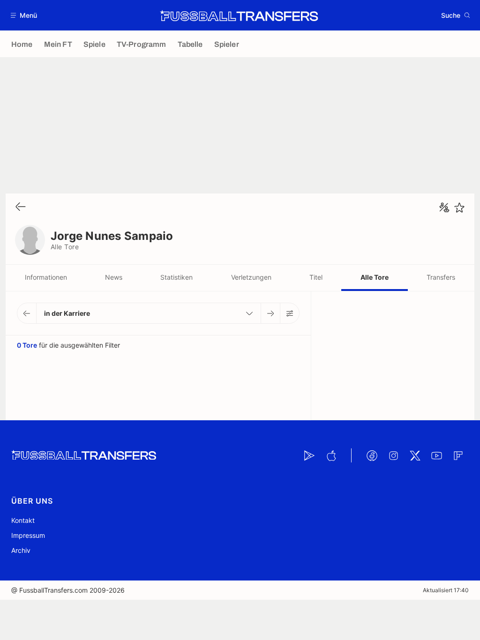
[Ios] (331, 455)
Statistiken (176, 277)
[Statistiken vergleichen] (444, 207)
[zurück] (20, 207)
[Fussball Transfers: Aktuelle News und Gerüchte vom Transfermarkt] (239, 15)
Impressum (28, 535)
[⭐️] (459, 207)
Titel (315, 277)
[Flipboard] (458, 455)
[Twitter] (415, 455)
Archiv (20, 550)
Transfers (441, 277)
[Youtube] (436, 455)
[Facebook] (372, 455)
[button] (24, 15)
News (113, 277)
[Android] (309, 455)
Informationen (46, 277)
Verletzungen (251, 277)
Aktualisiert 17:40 (446, 590)
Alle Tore (374, 277)
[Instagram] (393, 455)
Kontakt (23, 520)
